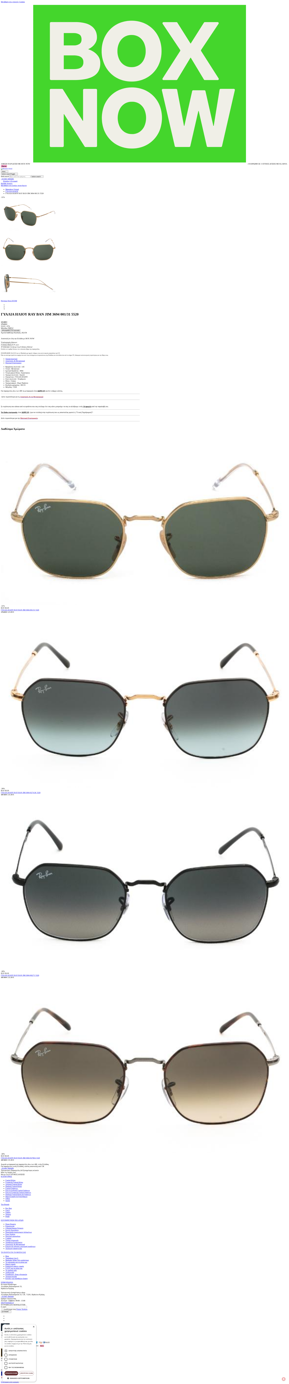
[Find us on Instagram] (6, 1318)
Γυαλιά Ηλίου (10, 1180)
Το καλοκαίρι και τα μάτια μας (16, 1262)
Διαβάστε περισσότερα (22, 1346)
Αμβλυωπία (9, 1272)
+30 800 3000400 (7, 1168)
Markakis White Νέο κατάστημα (17, 1260)
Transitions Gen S (11, 1258)
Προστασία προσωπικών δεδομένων (18, 1232)
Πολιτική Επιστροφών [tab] (13, 363)
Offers (7, 1199)
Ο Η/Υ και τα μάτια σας (13, 1268)
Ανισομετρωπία (11, 1276)
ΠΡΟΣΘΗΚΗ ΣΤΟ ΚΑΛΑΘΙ (11, 330)
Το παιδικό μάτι (11, 1270)
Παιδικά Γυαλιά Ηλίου (13, 1186)
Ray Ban (8, 1208)
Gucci (7, 1210)
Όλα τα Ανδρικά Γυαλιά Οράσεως (17, 1190)
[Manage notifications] (284, 1379)
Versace (8, 1214)
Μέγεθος (4, 328)
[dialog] (19, 1353)
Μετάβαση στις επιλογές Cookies (13, 2)
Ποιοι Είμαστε (10, 1224)
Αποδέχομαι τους (15, 1309)
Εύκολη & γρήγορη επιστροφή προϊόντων (20, 1246)
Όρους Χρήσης (21, 1309)
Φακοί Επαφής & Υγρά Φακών (16, 1197)
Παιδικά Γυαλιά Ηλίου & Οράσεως (18, 1195)
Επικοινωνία (9, 1226)
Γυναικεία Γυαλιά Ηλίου (14, 1182)
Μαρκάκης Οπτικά (12, 189)
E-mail (3, 1307)
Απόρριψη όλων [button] (26, 1373)
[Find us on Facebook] (6, 1316)
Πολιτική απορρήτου (12, 1236)
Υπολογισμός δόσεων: (9, 342)
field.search (5, 176)
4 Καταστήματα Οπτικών (14, 1228)
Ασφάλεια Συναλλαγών (13, 1242)
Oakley (8, 1212)
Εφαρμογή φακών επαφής (14, 1266)
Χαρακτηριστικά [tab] (11, 359)
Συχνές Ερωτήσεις (12, 1230)
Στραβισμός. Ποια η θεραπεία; (16, 1274)
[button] (4, 301)
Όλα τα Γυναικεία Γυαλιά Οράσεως (18, 1192)
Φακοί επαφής (10, 1264)
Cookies (8, 1238)
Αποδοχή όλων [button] (11, 1373)
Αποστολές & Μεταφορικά (15, 1244)
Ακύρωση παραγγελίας (13, 1248)
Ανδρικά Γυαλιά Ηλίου (13, 1184)
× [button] (33, 1327)
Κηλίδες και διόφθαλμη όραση (16, 1278)
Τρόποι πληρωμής (12, 1240)
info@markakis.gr (7, 1303)
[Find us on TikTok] (6, 1320)
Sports (7, 1201)
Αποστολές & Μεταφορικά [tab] (15, 361)
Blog (7, 1256)
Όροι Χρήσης (10, 1234)
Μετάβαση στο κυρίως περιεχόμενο (14, 185)
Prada (7, 1216)
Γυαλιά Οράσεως (11, 1188)
